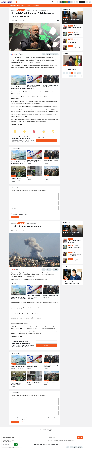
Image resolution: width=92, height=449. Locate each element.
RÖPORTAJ (65, 17)
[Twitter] (46, 429)
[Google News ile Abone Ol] (14, 54)
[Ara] (86, 2)
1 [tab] (64, 73)
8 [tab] (69, 75)
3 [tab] (69, 73)
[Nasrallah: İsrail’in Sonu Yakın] (72, 47)
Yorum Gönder (15, 217)
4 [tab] (72, 73)
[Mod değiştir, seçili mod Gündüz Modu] (77, 2)
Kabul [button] (16, 444)
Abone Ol (46, 140)
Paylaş (80, 447)
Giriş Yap (23, 217)
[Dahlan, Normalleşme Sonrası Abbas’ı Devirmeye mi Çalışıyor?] (72, 277)
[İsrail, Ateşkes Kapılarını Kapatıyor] (51, 174)
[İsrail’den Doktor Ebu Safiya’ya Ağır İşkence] (51, 82)
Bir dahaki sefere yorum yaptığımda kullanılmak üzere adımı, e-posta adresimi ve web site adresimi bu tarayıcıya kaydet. (34, 213)
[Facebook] (41, 429)
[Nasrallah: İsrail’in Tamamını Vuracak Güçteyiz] (72, 41)
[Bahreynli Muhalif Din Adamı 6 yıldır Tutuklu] (72, 27)
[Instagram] (50, 429)
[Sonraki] (74, 2)
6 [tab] (77, 73)
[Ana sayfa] (16, 2)
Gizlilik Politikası (6, 444)
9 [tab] (72, 75)
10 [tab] (74, 75)
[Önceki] (58, 2)
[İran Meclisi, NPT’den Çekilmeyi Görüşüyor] (18, 174)
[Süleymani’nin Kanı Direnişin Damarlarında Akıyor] (72, 34)
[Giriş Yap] (90, 2)
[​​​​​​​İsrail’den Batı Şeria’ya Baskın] (34, 174)
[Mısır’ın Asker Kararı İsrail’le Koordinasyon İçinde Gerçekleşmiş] (34, 82)
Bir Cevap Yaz (15, 187)
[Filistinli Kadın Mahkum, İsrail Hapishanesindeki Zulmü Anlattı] (18, 82)
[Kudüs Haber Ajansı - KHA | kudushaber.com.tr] (6, 2)
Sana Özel (82, 2)
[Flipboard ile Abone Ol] (21, 54)
